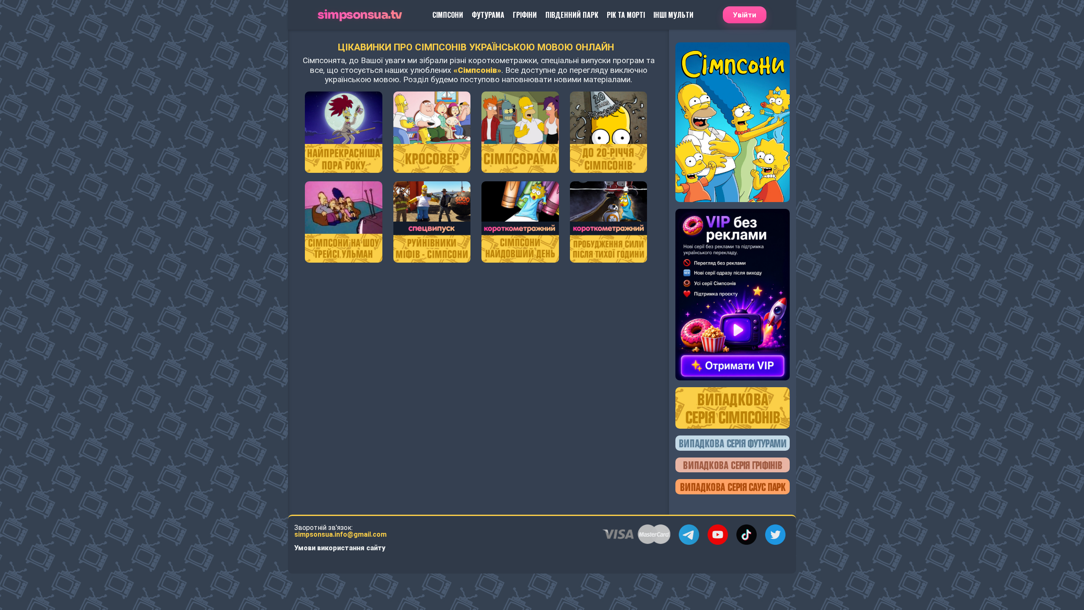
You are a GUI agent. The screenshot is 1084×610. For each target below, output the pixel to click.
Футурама (488, 15)
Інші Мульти (673, 15)
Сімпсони (447, 15)
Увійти (744, 15)
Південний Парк (571, 15)
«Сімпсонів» (477, 70)
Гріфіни (525, 15)
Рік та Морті (626, 15)
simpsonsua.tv (360, 15)
